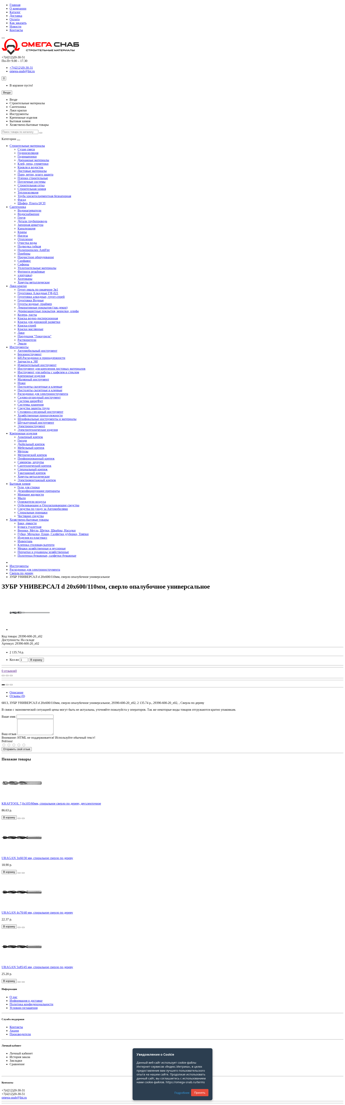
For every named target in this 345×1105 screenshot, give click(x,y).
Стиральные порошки (33, 512)
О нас (13, 997)
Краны (22, 232)
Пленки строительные (33, 178)
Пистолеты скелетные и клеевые (40, 386)
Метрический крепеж (32, 455)
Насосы (23, 235)
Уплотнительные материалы (37, 268)
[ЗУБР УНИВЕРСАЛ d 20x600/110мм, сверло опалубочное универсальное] (30, 629)
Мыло (22, 498)
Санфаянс (24, 260)
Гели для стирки (29, 487)
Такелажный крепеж (32, 473)
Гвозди (22, 440)
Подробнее (181, 1093)
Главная (15, 5)
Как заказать (18, 23)
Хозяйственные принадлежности (40, 415)
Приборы (24, 253)
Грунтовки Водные (31, 300)
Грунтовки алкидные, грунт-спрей (41, 296)
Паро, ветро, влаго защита (35, 174)
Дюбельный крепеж (31, 444)
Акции (14, 1030)
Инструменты (19, 347)
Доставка (16, 15)
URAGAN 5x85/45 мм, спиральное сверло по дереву (37, 967)
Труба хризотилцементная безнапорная (44, 196)
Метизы (23, 451)
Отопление (25, 239)
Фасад (22, 199)
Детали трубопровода (32, 221)
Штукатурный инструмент (36, 422)
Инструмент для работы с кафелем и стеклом (48, 372)
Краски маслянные (30, 329)
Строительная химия (32, 189)
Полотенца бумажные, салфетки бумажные (47, 555)
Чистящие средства (31, 516)
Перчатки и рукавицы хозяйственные (43, 552)
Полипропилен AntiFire (34, 250)
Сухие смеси (26, 149)
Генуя (21, 217)
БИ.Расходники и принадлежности (41, 358)
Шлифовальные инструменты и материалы (47, 419)
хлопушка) (25, 275)
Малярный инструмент (33, 379)
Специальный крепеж (33, 469)
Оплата (15, 19)
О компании (18, 8)
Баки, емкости (27, 523)
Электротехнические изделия (38, 429)
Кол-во (14, 659)
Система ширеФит (30, 401)
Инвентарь (25, 541)
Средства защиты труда (34, 408)
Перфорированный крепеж (36, 458)
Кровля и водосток (30, 167)
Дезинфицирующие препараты (39, 491)
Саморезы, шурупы (31, 462)
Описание (16, 692)
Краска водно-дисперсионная (38, 318)
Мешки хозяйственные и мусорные (42, 548)
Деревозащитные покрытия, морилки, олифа (48, 311)
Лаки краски (18, 286)
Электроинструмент (31, 426)
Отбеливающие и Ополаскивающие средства (48, 505)
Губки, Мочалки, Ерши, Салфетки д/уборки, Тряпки (53, 534)
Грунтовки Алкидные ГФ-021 (38, 293)
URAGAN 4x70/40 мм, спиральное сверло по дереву (37, 912)
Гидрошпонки (27, 156)
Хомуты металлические (34, 282)
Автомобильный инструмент (37, 350)
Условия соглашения (24, 1008)
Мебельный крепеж (31, 447)
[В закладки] (7, 675)
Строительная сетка (31, 185)
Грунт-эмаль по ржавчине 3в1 (38, 289)
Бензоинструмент (30, 354)
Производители (20, 1034)
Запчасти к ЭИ (28, 361)
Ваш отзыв (9, 734)
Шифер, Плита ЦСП (32, 203)
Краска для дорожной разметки (39, 322)
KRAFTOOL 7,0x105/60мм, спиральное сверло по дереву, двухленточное (51, 803)
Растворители (27, 340)
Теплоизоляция (28, 192)
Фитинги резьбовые (31, 271)
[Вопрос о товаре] (3, 675)
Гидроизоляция (28, 153)
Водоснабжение (28, 214)
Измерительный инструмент (37, 365)
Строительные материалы (27, 145)
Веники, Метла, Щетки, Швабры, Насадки (47, 530)
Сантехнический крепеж (34, 465)
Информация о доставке (26, 1000)
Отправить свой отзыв (16, 749)
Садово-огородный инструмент (39, 397)
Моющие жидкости (31, 494)
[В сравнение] (11, 675)
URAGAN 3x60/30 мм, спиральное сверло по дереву (37, 858)
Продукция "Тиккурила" (35, 336)
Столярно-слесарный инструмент (40, 411)
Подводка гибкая (29, 246)
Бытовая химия (20, 483)
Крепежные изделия (31, 376)
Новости (15, 26)
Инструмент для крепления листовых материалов (51, 368)
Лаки (21, 332)
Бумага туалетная (29, 527)
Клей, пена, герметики (33, 163)
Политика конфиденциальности (31, 1004)
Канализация (26, 228)
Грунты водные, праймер (35, 304)
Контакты (16, 30)
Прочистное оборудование (36, 257)
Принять (199, 1092)
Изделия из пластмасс (32, 537)
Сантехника (18, 207)
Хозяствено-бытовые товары (29, 519)
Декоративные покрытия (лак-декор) (42, 307)
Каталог (15, 12)
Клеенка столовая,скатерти (36, 545)
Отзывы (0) (17, 696)
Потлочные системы (32, 181)
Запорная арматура (30, 225)
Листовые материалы (32, 171)
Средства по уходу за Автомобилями (43, 509)
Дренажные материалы (33, 160)
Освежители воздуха (32, 501)
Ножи (22, 383)
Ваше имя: (9, 716)
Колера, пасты (27, 314)
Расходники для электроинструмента (43, 393)
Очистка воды (27, 242)
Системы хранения (31, 404)
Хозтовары (25, 278)
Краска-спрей (27, 325)
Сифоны (23, 264)
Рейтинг (7, 741)
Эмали (22, 343)
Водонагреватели (29, 210)
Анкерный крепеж (30, 437)
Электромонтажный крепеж (37, 480)
